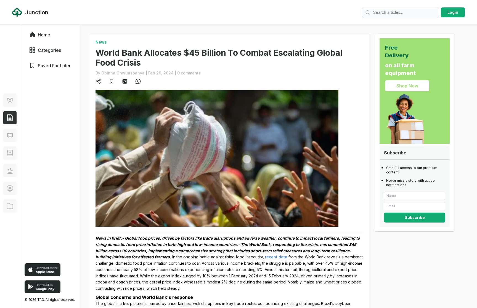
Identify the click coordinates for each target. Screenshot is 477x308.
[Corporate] (10, 206)
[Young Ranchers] (10, 135)
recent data (276, 257)
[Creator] (10, 188)
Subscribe (415, 217)
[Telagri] (10, 170)
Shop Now (407, 86)
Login (452, 12)
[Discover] (10, 100)
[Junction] (10, 117)
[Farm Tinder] (10, 153)
